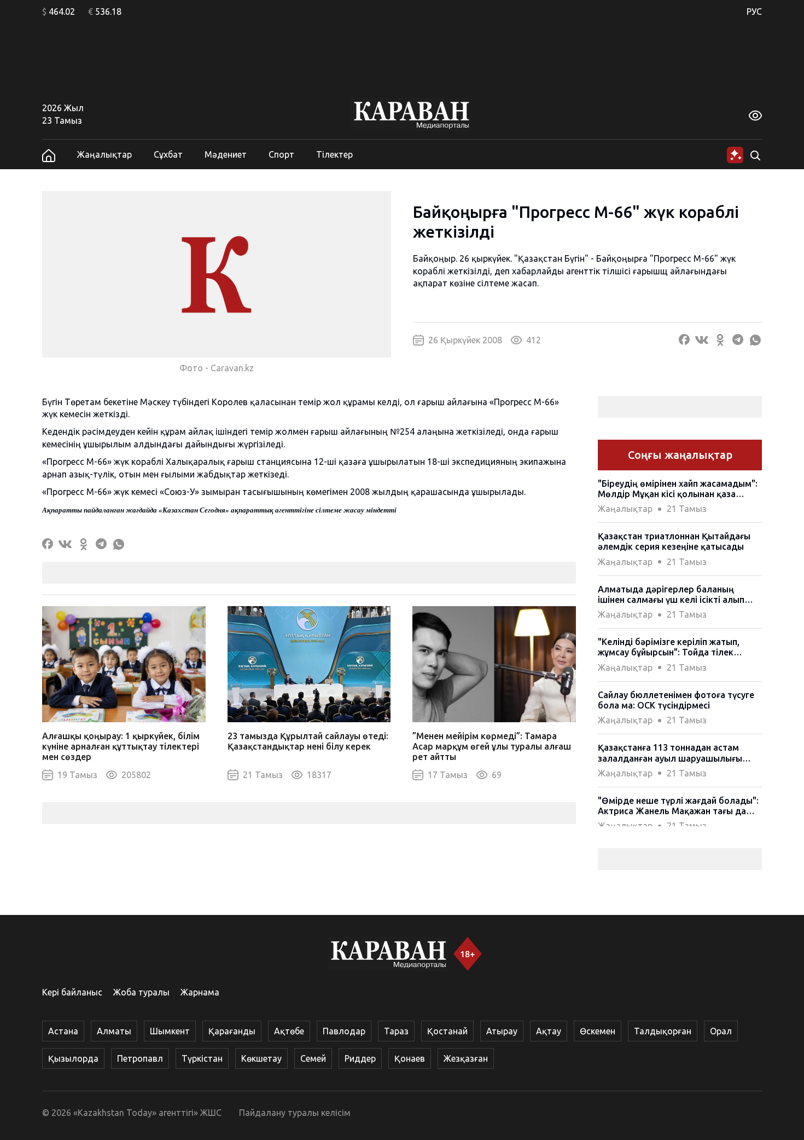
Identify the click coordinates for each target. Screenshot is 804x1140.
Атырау (501, 1031)
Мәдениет (226, 154)
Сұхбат (168, 154)
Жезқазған (466, 1058)
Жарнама (199, 992)
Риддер (360, 1058)
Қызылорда (73, 1058)
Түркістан (202, 1058)
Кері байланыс (72, 992)
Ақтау (548, 1031)
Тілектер (334, 154)
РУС (754, 11)
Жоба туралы (141, 992)
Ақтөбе (289, 1031)
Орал (721, 1031)
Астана (63, 1031)
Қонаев (409, 1058)
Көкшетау (261, 1058)
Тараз (396, 1031)
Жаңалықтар (104, 154)
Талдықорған (662, 1031)
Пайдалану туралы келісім (295, 1113)
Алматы (114, 1031)
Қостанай (447, 1031)
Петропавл (140, 1058)
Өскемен (597, 1031)
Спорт (281, 154)
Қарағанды (231, 1031)
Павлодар (344, 1031)
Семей (313, 1058)
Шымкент (170, 1031)
